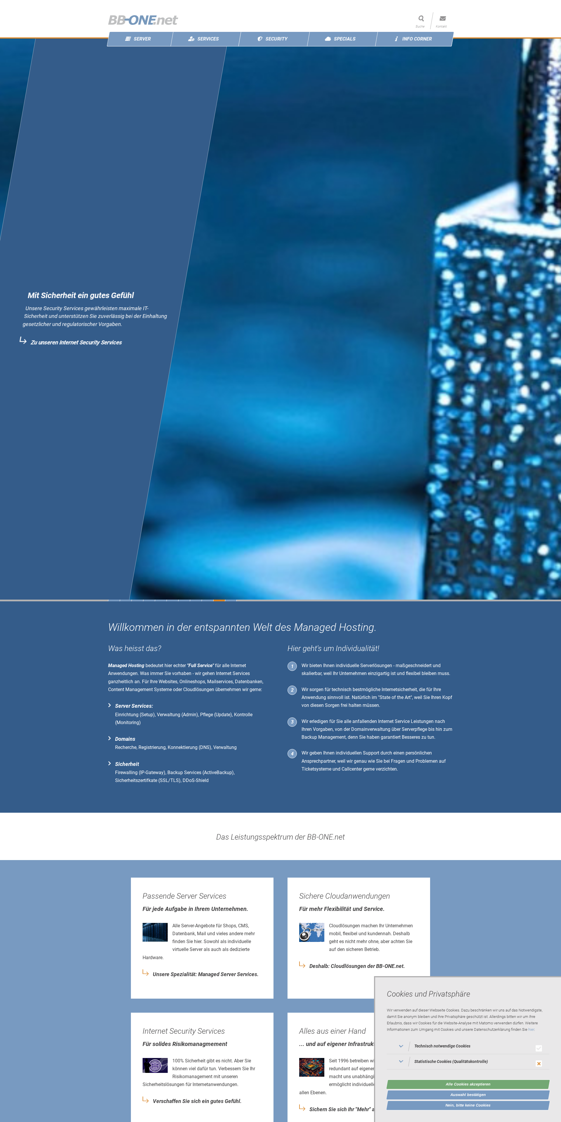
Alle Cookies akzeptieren (468, 1084)
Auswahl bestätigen (468, 1094)
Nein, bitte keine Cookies (468, 1105)
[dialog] (467, 1049)
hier (531, 1029)
